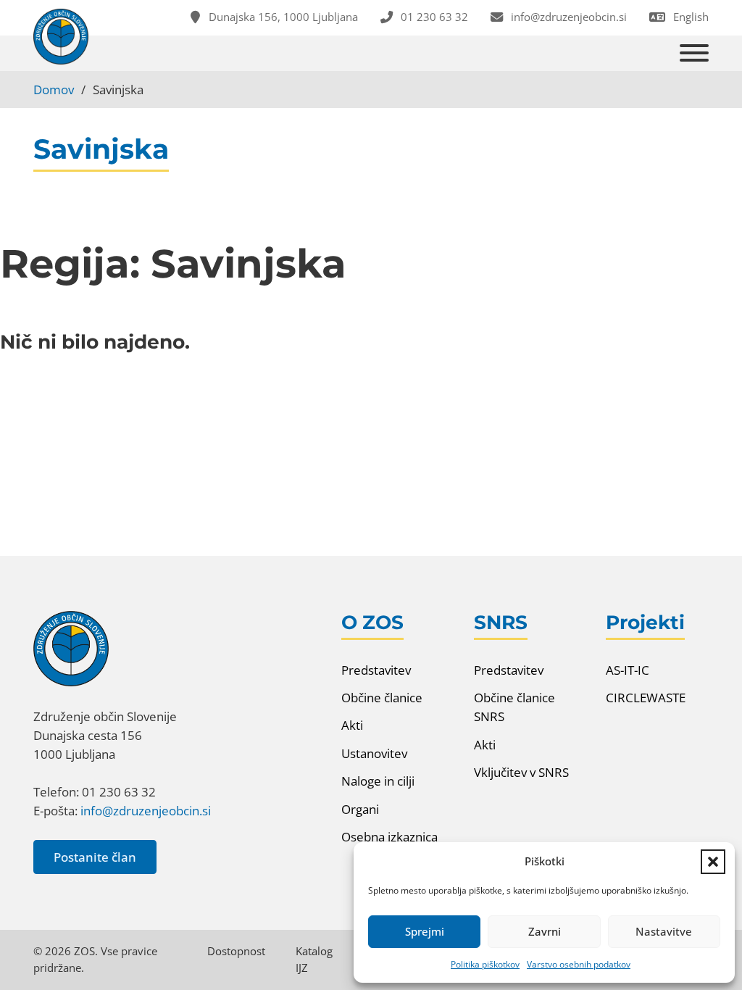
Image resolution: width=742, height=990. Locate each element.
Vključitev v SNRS (521, 772)
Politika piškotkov (485, 964)
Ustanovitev (374, 753)
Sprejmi (424, 931)
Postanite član (95, 856)
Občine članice (381, 697)
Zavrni (544, 931)
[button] (713, 861)
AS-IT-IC (627, 669)
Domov (53, 89)
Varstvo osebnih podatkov (578, 964)
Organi (360, 809)
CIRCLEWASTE (645, 697)
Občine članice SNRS (514, 707)
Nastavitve (663, 931)
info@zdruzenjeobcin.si (145, 810)
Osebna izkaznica (389, 836)
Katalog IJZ (314, 959)
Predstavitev (376, 669)
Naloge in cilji (377, 780)
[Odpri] (694, 53)
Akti (352, 724)
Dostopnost (236, 951)
